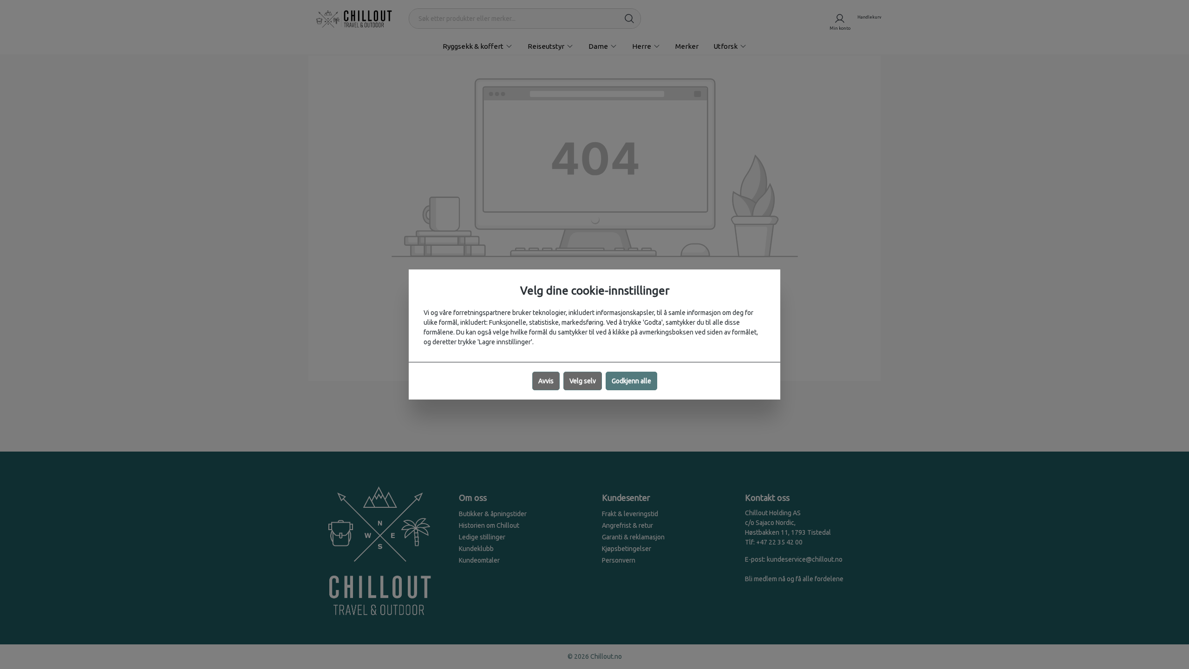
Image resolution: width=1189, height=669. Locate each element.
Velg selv (582, 381)
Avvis (546, 381)
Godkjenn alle (631, 381)
